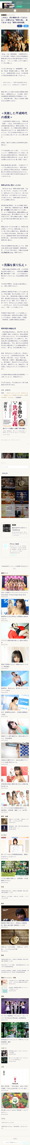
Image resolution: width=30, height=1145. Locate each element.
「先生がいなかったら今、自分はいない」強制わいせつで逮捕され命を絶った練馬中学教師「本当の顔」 (14, 395)
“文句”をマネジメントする (8, 1122)
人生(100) (18, 439)
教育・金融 (4, 15)
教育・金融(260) (4, 439)
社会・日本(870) (12, 439)
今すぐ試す (19, 6)
